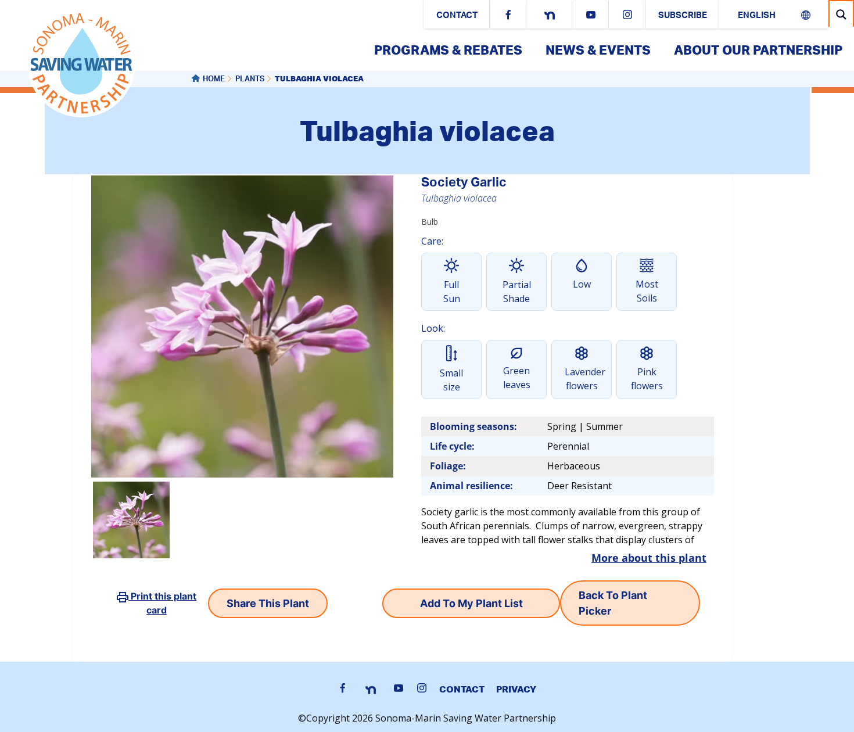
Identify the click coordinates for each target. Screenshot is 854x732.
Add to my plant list (471, 603)
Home (214, 80)
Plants (249, 80)
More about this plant (648, 558)
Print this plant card (162, 603)
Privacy (516, 689)
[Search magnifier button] (841, 14)
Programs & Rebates (448, 50)
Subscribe (682, 16)
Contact (457, 16)
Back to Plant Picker (613, 603)
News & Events (598, 50)
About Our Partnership (758, 50)
